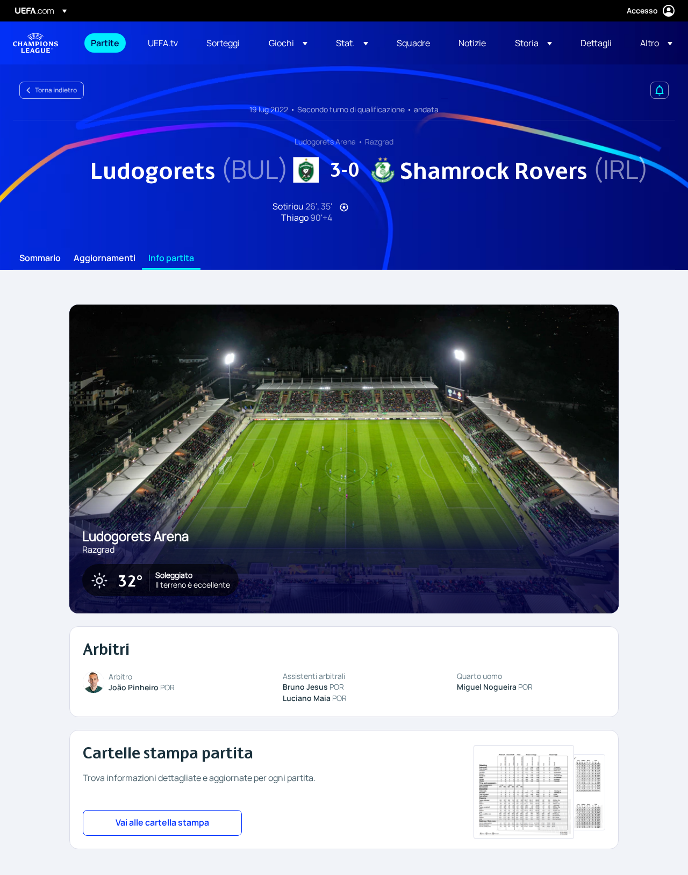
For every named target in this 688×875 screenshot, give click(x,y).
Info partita (171, 258)
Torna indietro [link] (56, 90)
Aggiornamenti (104, 258)
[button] (288, 43)
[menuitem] (106, 43)
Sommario (40, 258)
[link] (105, 43)
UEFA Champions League (35, 43)
